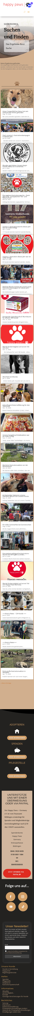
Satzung (5, 1003)
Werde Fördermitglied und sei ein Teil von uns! (16, 347)
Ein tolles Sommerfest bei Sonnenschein (17, 525)
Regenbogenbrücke (9, 973)
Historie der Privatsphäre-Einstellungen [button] (16, 1010)
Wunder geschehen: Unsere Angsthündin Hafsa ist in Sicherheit (15, 166)
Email (6, 944)
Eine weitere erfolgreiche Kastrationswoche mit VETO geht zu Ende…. (16, 554)
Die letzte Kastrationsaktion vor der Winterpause (15, 465)
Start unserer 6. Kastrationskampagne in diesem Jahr (16, 136)
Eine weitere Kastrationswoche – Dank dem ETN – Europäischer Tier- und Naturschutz (16, 196)
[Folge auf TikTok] (23, 906)
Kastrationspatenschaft (10, 985)
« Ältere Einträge (6, 683)
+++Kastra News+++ (10, 642)
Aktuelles (5, 991)
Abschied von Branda (10, 377)
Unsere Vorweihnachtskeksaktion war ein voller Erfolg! (16, 435)
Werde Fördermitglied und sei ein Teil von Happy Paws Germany (16, 584)
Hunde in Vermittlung (10, 969)
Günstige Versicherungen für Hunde (15, 996)
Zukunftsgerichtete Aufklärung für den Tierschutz (16, 405)
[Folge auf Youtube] (11, 906)
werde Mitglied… (8, 993)
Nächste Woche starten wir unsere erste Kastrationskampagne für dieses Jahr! (17, 287)
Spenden (5, 979)
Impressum (6, 1005)
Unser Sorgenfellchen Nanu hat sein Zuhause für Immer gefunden (15, 112)
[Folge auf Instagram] (22, 896)
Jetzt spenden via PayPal (16, 873)
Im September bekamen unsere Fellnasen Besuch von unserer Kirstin (16, 495)
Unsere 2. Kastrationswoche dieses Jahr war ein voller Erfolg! (17, 227)
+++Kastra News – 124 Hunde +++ (14, 614)
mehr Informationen (17, 738)
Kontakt (5, 995)
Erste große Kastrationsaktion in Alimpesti (14, 671)
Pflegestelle (6, 981)
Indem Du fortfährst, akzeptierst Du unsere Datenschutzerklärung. (16, 952)
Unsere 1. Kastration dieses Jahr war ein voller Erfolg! (17, 257)
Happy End (6, 971)
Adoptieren (6, 983)
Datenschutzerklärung (10, 1007)
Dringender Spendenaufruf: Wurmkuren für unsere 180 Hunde (17, 317)
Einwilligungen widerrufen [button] (11, 1012)
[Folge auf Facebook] (10, 896)
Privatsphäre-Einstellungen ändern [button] (14, 1008)
